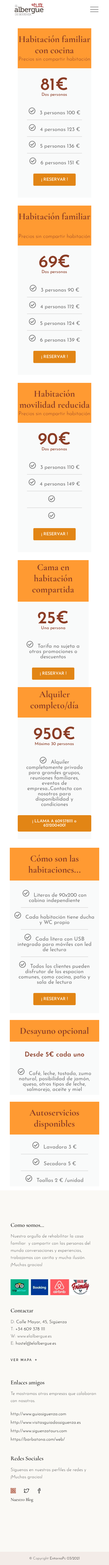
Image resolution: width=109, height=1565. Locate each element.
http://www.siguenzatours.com (39, 1431)
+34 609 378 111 (30, 1329)
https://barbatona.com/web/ (38, 1439)
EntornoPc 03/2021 (65, 1559)
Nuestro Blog (22, 1499)
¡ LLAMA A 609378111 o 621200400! (54, 823)
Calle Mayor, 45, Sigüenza (41, 1322)
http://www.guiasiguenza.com (38, 1414)
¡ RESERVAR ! (54, 180)
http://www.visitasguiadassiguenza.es (46, 1422)
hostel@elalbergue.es (36, 1343)
